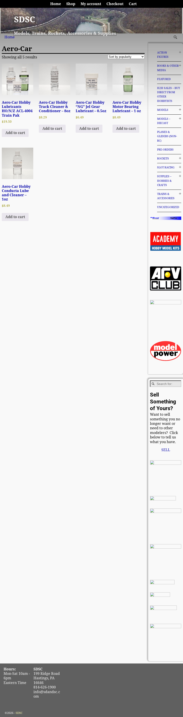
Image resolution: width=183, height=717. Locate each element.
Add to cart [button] (15, 133)
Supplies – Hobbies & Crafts (164, 180)
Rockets (163, 158)
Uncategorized (168, 207)
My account (91, 4)
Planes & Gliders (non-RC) (167, 136)
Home (55, 4)
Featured (164, 79)
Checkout (114, 4)
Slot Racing (166, 167)
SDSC (24, 19)
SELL (165, 450)
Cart (133, 4)
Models (162, 110)
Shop (70, 4)
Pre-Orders (165, 149)
